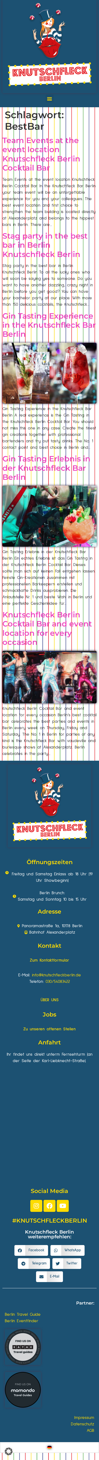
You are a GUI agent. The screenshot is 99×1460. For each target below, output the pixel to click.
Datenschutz (82, 1424)
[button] (50, 98)
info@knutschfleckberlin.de (56, 975)
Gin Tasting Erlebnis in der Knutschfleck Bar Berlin (46, 468)
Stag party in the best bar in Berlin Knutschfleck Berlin (45, 245)
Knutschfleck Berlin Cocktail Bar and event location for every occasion (47, 628)
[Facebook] (49, 1206)
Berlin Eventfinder (21, 1321)
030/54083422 (58, 981)
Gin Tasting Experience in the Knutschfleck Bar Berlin (49, 325)
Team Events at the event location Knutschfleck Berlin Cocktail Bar (41, 154)
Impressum (84, 1418)
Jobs (49, 1014)
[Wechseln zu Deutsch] (49, 1447)
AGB (90, 1430)
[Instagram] (36, 1206)
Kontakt (49, 945)
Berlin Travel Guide (23, 1314)
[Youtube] (63, 1206)
